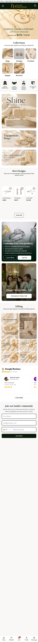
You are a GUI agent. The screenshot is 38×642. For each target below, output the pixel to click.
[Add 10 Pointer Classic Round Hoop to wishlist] (22, 188)
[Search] (35, 5)
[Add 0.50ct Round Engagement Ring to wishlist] (10, 188)
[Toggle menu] (3, 6)
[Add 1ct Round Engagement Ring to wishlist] (34, 188)
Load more (19, 398)
